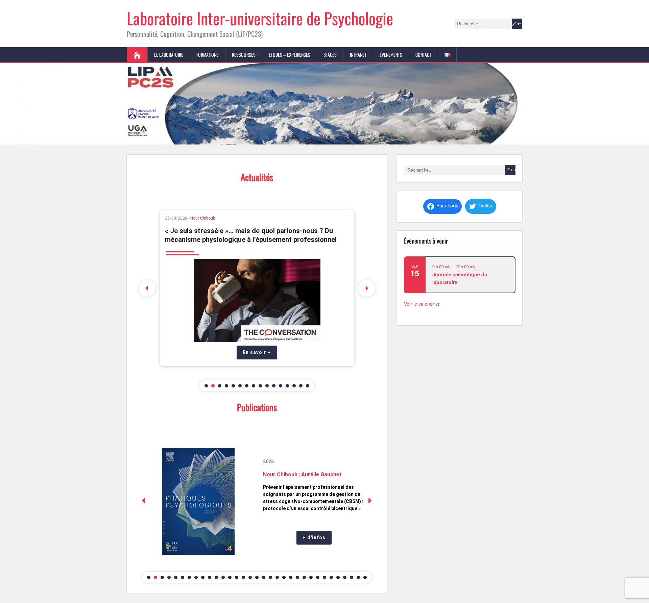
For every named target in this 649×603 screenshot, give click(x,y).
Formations (207, 54)
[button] (147, 288)
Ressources (244, 54)
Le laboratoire (168, 54)
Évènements (391, 54)
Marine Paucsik (274, 249)
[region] (257, 288)
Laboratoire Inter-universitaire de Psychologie (260, 18)
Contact (423, 54)
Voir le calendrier (422, 303)
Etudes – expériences (289, 54)
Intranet (358, 54)
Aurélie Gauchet (243, 249)
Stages (330, 54)
